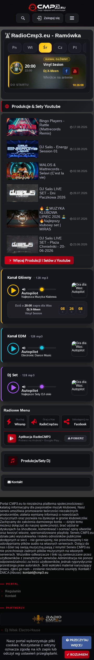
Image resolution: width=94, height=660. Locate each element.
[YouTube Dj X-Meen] (75, 71)
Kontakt (10, 596)
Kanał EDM (25, 335)
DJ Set (20, 374)
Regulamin (13, 591)
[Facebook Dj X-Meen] (66, 71)
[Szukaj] (23, 18)
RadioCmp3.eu (30, 35)
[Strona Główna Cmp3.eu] (47, 7)
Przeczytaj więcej (79, 642)
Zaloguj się (52, 18)
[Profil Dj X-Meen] (16, 68)
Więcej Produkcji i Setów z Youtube (41, 260)
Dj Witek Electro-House (22, 630)
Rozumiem (79, 654)
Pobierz (77, 438)
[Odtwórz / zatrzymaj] (13, 290)
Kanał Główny (27, 277)
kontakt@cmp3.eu (35, 572)
